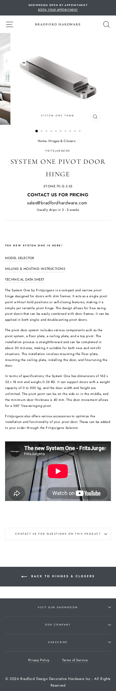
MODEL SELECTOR (19, 258)
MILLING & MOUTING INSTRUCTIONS (35, 268)
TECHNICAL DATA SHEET (24, 279)
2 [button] (42, 131)
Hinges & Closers (61, 140)
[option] (58, 8)
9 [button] (75, 131)
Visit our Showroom (58, 607)
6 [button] (61, 131)
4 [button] (51, 131)
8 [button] (70, 131)
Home (42, 140)
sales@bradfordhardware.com (57, 203)
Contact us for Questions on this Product (58, 534)
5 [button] (56, 131)
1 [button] (36, 131)
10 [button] (80, 131)
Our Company (58, 624)
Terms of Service (75, 660)
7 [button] (66, 131)
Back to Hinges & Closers (62, 576)
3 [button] (47, 131)
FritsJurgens (58, 150)
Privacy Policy (39, 660)
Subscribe (58, 642)
